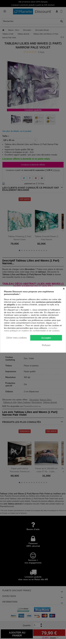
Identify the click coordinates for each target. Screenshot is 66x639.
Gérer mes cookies (16, 337)
